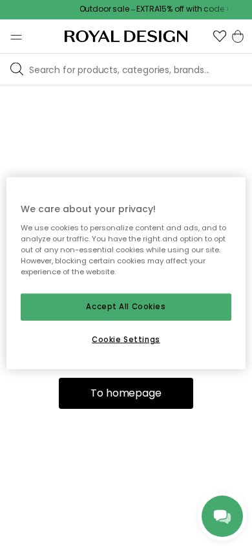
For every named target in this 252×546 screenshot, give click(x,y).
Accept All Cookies (125, 306)
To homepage (125, 393)
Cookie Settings (126, 339)
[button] (219, 36)
